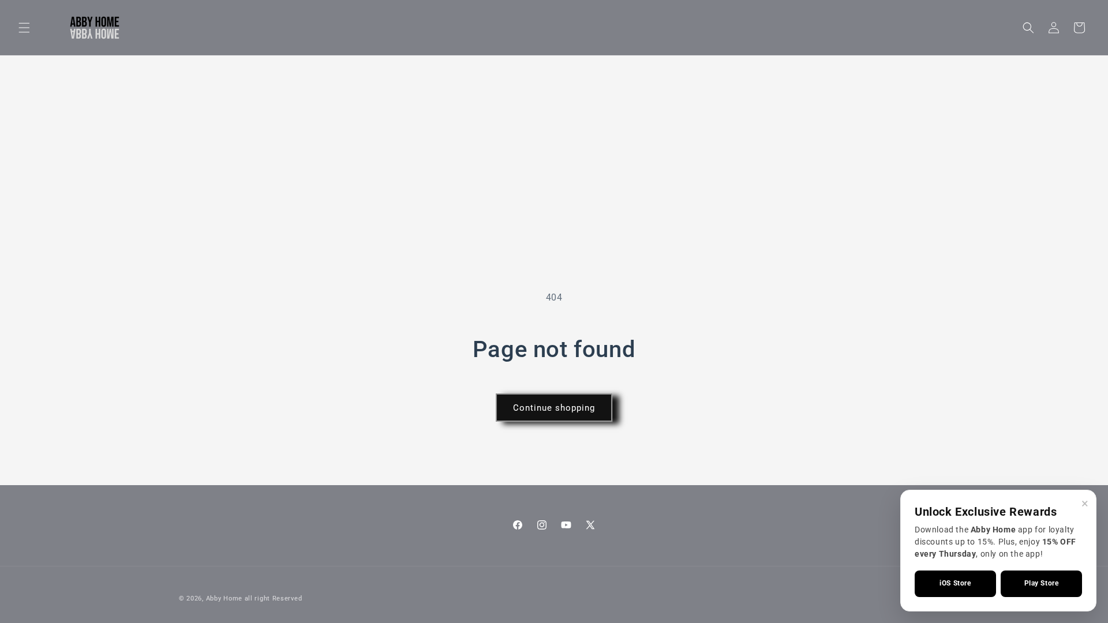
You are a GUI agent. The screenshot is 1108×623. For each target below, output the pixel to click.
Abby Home (224, 598)
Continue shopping (554, 408)
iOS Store (955, 583)
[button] (24, 27)
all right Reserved (273, 598)
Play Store (1041, 583)
